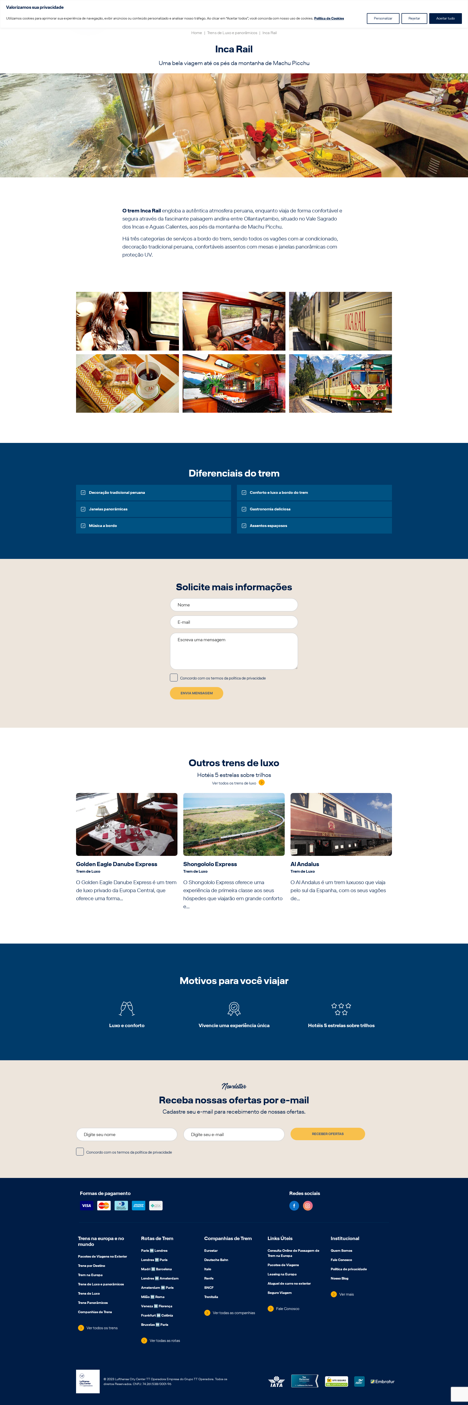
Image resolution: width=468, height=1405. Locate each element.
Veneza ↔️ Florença (156, 1306)
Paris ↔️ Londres (154, 1251)
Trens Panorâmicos (93, 1303)
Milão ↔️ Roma (153, 1297)
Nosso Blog (339, 1279)
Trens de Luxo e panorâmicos (232, 32)
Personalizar (383, 18)
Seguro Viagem (280, 1293)
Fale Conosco (287, 1308)
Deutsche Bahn (216, 1260)
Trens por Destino (91, 1266)
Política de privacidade (349, 1269)
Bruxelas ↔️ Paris (154, 1325)
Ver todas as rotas (165, 1340)
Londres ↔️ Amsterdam (160, 1279)
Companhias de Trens (95, 1312)
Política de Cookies (329, 18)
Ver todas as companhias (234, 1312)
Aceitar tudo (445, 18)
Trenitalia (211, 1297)
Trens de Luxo (89, 1294)
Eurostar (211, 1251)
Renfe (209, 1279)
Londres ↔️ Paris (154, 1260)
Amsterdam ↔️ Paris (157, 1288)
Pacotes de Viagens (283, 1265)
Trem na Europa (90, 1275)
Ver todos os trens (102, 1327)
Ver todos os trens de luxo (234, 783)
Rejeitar (414, 18)
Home (196, 32)
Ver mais (346, 1294)
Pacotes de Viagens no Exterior (102, 1257)
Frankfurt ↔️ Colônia (157, 1316)
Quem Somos (341, 1251)
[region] (234, 14)
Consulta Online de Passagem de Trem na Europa (293, 1253)
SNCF (209, 1288)
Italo (207, 1269)
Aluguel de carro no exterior (289, 1284)
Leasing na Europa (282, 1274)
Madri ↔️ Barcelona (156, 1269)
